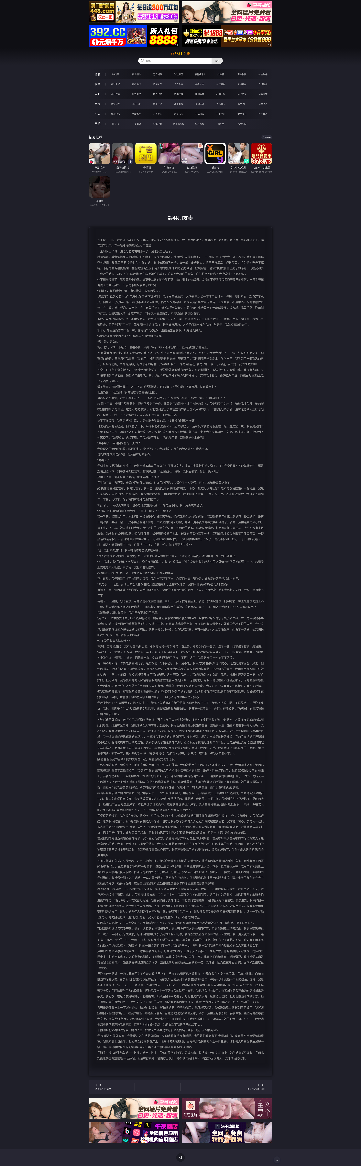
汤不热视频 (178, 123)
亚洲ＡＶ (115, 84)
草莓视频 (157, 123)
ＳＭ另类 (263, 84)
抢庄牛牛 (263, 74)
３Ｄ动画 (178, 84)
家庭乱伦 (136, 113)
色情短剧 (241, 123)
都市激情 (115, 113)
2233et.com (180, 53)
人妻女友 (157, 113)
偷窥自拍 (115, 104)
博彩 (97, 74)
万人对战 (157, 74)
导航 (97, 124)
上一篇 (103, 1086)
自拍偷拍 (136, 84)
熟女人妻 (199, 84)
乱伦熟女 (241, 94)
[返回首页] (277, 1159)
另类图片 (263, 104)
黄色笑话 (241, 113)
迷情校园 (199, 113)
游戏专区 (178, 74)
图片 (97, 104)
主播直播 (241, 84)
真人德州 (136, 74)
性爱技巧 (263, 113)
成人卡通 (157, 94)
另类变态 (263, 94)
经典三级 (220, 94)
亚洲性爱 (115, 94)
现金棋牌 (241, 74)
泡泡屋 (220, 123)
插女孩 (115, 123)
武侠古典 (178, 113)
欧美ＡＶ (157, 84)
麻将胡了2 (200, 74)
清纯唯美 (220, 104)
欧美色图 (157, 104)
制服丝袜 (199, 94)
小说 (97, 114)
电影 (97, 94)
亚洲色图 (136, 104)
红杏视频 (199, 123)
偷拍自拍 (136, 94)
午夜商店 (136, 123)
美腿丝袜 (199, 104)
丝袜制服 (220, 84)
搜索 (217, 60)
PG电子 (115, 74)
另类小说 (220, 113)
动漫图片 (178, 104)
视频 (97, 84)
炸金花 (220, 74)
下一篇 (256, 1086)
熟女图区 (241, 104)
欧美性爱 (178, 94)
